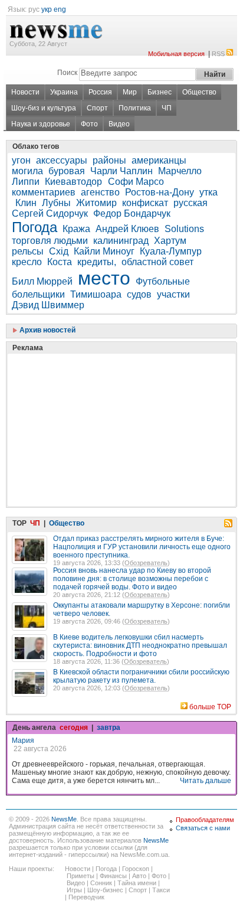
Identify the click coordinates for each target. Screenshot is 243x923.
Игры (74, 889)
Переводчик (86, 897)
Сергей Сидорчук (50, 213)
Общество (199, 92)
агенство (100, 192)
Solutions (184, 229)
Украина (64, 92)
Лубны (56, 203)
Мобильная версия (176, 53)
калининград (121, 241)
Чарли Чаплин (121, 171)
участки (173, 294)
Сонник (101, 882)
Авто (139, 875)
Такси (161, 889)
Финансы (113, 875)
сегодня (74, 727)
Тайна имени (136, 882)
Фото (89, 124)
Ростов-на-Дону (159, 192)
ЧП (167, 108)
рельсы (28, 251)
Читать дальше (205, 781)
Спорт (97, 108)
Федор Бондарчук (131, 213)
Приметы (80, 875)
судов (139, 294)
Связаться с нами (203, 827)
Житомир (96, 203)
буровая (66, 171)
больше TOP (210, 707)
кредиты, (96, 262)
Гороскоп (135, 868)
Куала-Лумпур (171, 251)
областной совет (157, 262)
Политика (135, 108)
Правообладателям (205, 819)
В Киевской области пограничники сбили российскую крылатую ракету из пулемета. (141, 676)
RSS (218, 53)
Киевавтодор (74, 182)
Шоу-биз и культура (43, 108)
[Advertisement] (100, 400)
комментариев (43, 192)
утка (208, 192)
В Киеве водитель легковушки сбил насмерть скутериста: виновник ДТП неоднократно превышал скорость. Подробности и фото (140, 645)
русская (190, 203)
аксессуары (61, 160)
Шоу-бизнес (105, 889)
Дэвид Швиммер (48, 305)
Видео (119, 124)
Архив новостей (46, 330)
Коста (59, 262)
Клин (26, 203)
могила (27, 171)
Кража (76, 229)
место (104, 278)
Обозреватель (146, 562)
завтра (108, 727)
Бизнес (159, 92)
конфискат (145, 203)
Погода (34, 227)
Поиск (67, 73)
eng (60, 9)
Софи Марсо (136, 182)
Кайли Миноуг (104, 251)
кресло (27, 262)
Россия (100, 92)
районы (109, 160)
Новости (25, 92)
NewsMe (64, 819)
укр (46, 9)
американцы (159, 160)
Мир (130, 92)
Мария (23, 740)
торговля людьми (50, 241)
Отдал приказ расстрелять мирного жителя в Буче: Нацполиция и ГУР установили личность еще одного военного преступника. (142, 546)
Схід (58, 251)
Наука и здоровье (40, 124)
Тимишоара (95, 294)
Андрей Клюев (127, 229)
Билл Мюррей (42, 281)
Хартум (170, 241)
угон (21, 160)
